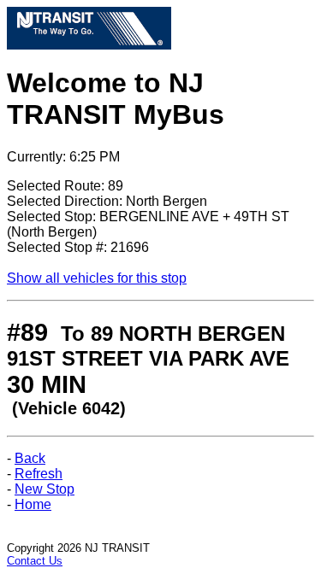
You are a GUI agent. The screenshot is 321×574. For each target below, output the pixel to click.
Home (33, 504)
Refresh (38, 473)
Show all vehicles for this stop (97, 278)
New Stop (44, 489)
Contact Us (34, 560)
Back (30, 458)
